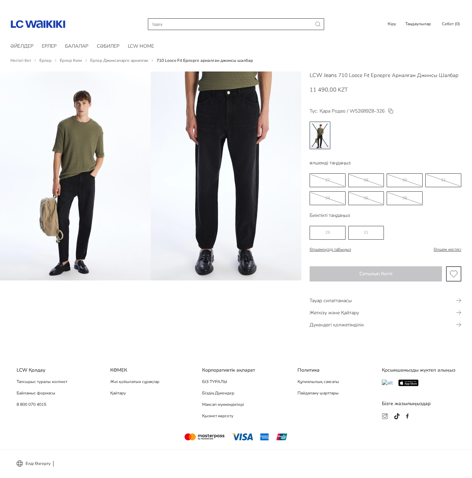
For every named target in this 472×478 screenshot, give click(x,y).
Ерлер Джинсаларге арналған (119, 60)
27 (327, 180)
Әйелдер (22, 46)
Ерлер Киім (71, 60)
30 (404, 180)
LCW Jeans (323, 75)
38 (404, 198)
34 (327, 198)
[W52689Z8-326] (390, 111)
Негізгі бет (20, 60)
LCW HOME (141, 46)
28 (366, 180)
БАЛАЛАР (76, 46)
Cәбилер (108, 46)
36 (366, 198)
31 (366, 232)
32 (443, 180)
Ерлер (49, 46)
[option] (320, 135)
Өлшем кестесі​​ (447, 249)
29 (327, 232)
